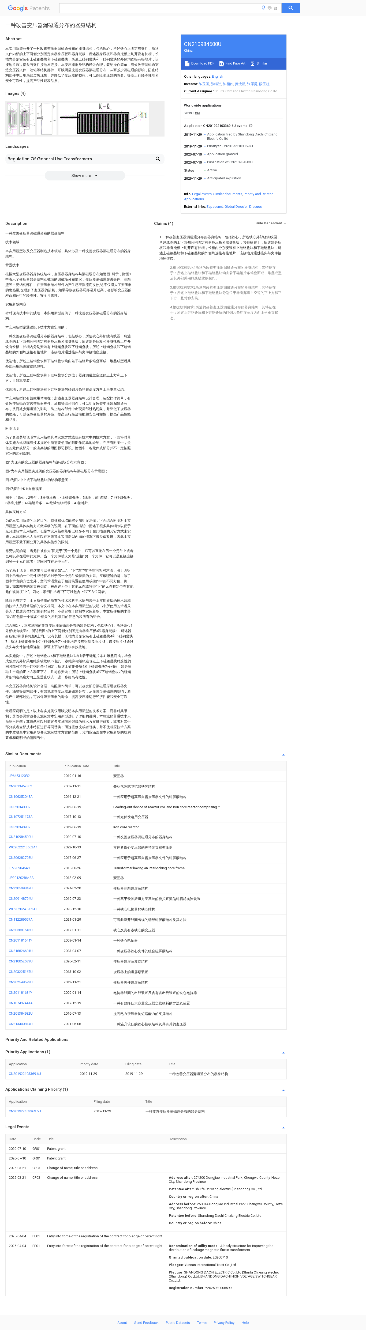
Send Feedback (146, 1323)
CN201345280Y (20, 786)
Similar (261, 63)
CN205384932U (21, 1013)
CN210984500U (21, 837)
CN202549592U (21, 982)
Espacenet (215, 207)
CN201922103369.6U (25, 1074)
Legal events (202, 194)
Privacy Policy (224, 1323)
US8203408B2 (20, 807)
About (122, 1323)
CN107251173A (21, 817)
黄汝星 (240, 84)
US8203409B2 (20, 827)
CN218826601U (21, 951)
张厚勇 (252, 84)
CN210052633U (21, 961)
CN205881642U (21, 930)
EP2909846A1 (19, 868)
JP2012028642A (21, 878)
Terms (202, 1323)
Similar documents (227, 194)
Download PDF (202, 63)
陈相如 (228, 84)
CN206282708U (21, 858)
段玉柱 (264, 84)
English (217, 76)
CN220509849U (21, 888)
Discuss (255, 207)
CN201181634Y (20, 993)
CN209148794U (21, 899)
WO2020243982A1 (23, 909)
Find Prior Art (235, 63)
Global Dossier (236, 207)
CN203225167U (21, 972)
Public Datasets (178, 1323)
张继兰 (216, 84)
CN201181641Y (20, 940)
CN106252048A (21, 797)
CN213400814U (21, 1024)
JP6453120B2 (19, 776)
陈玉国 (204, 84)
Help (245, 1323)
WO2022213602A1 (23, 847)
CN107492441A (21, 1003)
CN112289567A (21, 919)
